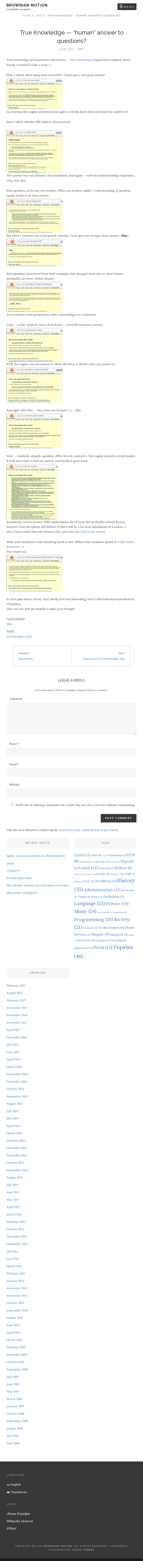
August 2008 (15, 1428)
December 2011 (17, 1236)
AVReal (11, 1528)
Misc (39, 15)
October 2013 (15, 1089)
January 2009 (15, 1406)
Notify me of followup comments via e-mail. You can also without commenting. (75, 805)
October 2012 (15, 1163)
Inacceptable (104, 912)
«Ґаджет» (13, 870)
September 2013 (17, 1096)
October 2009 (15, 1362)
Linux (88, 867)
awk (96, 855)
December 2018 (17, 1008)
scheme (101, 874)
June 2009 (13, 1384)
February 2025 (16, 986)
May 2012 (13, 1200)
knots (13, 547)
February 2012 (16, 1222)
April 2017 (13, 1030)
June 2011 (13, 1259)
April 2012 (13, 1207)
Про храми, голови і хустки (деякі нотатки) (38, 885)
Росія (102, 947)
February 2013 (16, 1141)
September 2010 (17, 1310)
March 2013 (14, 1133)
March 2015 (14, 1067)
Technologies (15, 636)
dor (81, 49)
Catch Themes (83, 1549)
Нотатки (85, 940)
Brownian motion (27, 5)
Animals (90, 928)
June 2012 (13, 1192)
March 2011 (14, 1266)
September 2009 (17, 1369)
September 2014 (17, 1074)
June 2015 (13, 1052)
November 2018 (17, 1015)
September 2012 (17, 1170)
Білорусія (119, 935)
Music (85, 912)
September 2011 (17, 1244)
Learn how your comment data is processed (88, 830)
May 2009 (13, 1391)
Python (123, 868)
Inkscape (102, 861)
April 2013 (13, 1126)
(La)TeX (82, 855)
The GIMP (127, 874)
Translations (120, 912)
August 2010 (15, 1318)
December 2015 (17, 1037)
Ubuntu (78, 881)
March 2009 (14, 1399)
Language (89, 904)
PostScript (106, 868)
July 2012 (12, 1185)
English (15, 1484)
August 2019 (15, 993)
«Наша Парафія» (18, 1514)
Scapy (89, 874)
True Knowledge (81, 60)
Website (14, 785)
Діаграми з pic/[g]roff (22, 893)
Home (27, 15)
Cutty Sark (126, 542)
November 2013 (17, 1082)
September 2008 (17, 1421)
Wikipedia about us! (20, 1521)
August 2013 (15, 1104)
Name (14, 744)
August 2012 (15, 1177)
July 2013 (12, 1111)
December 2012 (17, 1148)
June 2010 (13, 1325)
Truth (84, 897)
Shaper (100, 934)
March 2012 (14, 1214)
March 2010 (14, 1340)
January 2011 (15, 1281)
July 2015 (12, 1045)
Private (117, 903)
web (28, 636)
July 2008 (12, 1436)
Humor (97, 896)
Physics (85, 934)
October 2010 (15, 1303)
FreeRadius (117, 855)
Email (14, 764)
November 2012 (17, 1155)
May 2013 (13, 1118)
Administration (102, 889)
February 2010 (16, 1347)
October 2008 (15, 1414)
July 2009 (12, 1377)
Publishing (113, 897)
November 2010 (17, 1296)
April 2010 (13, 1332)
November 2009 (17, 1355)
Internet (115, 862)
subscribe (99, 805)
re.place (79, 874)
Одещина (102, 940)
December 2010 (17, 1288)
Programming (93, 920)
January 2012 (15, 1229)
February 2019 (16, 1000)
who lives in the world (89, 532)
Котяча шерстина (19, 878)
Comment (15, 699)
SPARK (114, 874)
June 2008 (13, 1443)
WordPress (105, 881)
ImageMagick (87, 862)
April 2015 (13, 1059)
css (105, 855)
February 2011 (16, 1273)
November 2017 (17, 1023)
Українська (18, 1492)
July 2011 (12, 1251)
